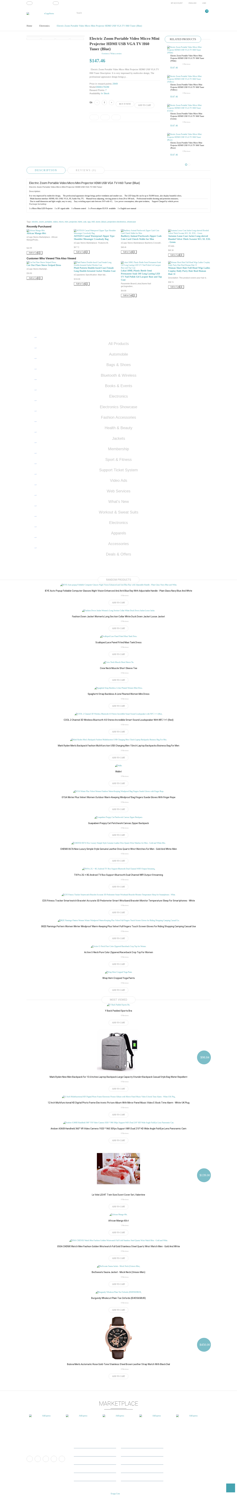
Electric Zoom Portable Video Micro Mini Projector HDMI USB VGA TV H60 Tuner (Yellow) (187, 87)
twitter (38, 1459)
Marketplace (128, 1444)
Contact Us (128, 1452)
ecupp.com (115, 1494)
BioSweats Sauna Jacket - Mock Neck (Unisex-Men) (118, 1272)
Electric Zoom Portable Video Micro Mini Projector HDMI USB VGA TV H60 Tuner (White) (187, 58)
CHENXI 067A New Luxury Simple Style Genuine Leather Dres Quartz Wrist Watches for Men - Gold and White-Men (118, 849)
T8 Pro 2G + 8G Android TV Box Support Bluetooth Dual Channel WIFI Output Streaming (118, 875)
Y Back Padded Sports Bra (118, 1010)
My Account (81, 1444)
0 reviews (186, 64)
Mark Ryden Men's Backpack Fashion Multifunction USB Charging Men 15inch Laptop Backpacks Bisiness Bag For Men (118, 745)
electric (35, 222)
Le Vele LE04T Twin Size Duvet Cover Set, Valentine (118, 1194)
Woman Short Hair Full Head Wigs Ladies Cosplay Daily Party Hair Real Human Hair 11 (189, 271)
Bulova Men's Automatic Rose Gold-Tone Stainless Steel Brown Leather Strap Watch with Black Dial (118, 1364)
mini (66, 222)
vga (89, 222)
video (55, 222)
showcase (131, 222)
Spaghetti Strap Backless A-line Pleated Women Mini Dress (118, 694)
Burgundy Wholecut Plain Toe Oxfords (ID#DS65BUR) (118, 1298)
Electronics (44, 26)
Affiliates (127, 1460)
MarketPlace (81, 1452)
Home (29, 26)
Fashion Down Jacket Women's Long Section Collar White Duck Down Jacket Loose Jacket (118, 616)
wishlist (79, 1468)
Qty (90, 102)
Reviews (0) (86, 170)
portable (48, 222)
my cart (79, 1460)
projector (73, 222)
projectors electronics (116, 222)
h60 (93, 222)
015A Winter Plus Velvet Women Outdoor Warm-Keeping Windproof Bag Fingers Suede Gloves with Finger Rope (118, 797)
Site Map (127, 1477)
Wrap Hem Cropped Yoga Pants (118, 978)
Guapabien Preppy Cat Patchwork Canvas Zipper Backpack (118, 823)
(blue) (103, 222)
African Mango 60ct (36, 233)
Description (46, 170)
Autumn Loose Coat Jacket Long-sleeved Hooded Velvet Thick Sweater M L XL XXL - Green (189, 239)
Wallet (118, 771)
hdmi (80, 222)
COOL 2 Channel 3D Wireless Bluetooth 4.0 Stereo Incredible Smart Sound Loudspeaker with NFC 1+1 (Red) (118, 720)
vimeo (46, 1459)
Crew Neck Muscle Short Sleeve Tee (118, 668)
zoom (41, 222)
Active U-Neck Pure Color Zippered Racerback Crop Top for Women (118, 952)
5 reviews (124, 1225)
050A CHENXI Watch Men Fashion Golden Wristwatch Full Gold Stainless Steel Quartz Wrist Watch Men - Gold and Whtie (118, 1246)
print (62, 1459)
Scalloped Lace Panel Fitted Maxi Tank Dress (118, 642)
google (54, 1459)
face (30, 1459)
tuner (98, 222)
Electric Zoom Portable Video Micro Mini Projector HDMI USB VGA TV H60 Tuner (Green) (187, 116)
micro (61, 222)
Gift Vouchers (129, 1468)
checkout (79, 1477)
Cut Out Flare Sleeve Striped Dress (44, 265)
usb (84, 222)
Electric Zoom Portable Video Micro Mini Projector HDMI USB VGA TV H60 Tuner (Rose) (187, 145)
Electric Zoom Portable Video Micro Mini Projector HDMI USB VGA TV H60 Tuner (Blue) (99, 26)
